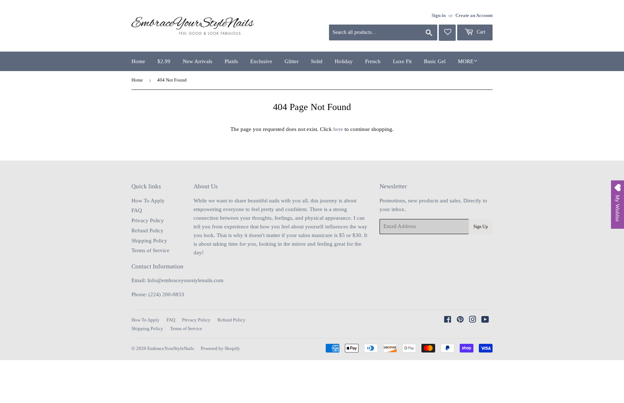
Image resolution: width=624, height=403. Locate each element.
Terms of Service (150, 250)
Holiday (344, 61)
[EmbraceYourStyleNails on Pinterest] (460, 320)
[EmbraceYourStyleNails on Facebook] (447, 320)
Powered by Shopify (220, 348)
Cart (480, 32)
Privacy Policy (147, 220)
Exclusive (261, 61)
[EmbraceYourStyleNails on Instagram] (472, 320)
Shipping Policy (149, 241)
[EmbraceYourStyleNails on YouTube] (485, 320)
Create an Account (474, 15)
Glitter (292, 61)
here (338, 129)
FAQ (136, 210)
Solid (316, 61)
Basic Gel (435, 61)
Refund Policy (147, 230)
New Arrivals (197, 61)
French (373, 61)
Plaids (231, 61)
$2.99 (163, 61)
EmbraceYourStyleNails (170, 348)
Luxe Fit (402, 61)
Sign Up (480, 226)
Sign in (439, 15)
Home (138, 61)
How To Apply (148, 200)
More (465, 61)
